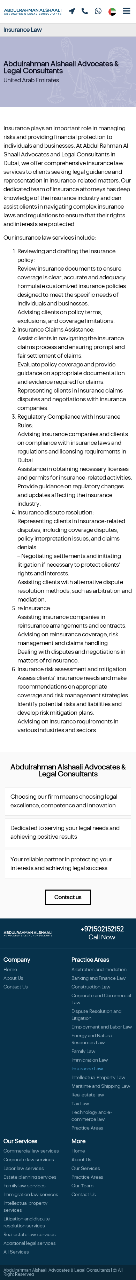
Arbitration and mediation (99, 969)
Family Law (83, 1051)
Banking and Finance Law (98, 978)
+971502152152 (102, 929)
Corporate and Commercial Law (101, 999)
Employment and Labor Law (101, 1027)
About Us (13, 978)
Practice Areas (87, 1128)
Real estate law (87, 1095)
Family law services (24, 1185)
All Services (16, 1252)
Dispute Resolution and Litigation (96, 1015)
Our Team (82, 1185)
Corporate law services (28, 1159)
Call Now (102, 937)
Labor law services (23, 1168)
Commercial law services (31, 1151)
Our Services (85, 1168)
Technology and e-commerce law (91, 1116)
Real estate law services (29, 1234)
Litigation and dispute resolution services (26, 1222)
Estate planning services (29, 1177)
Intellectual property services (25, 1207)
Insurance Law (87, 1068)
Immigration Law (89, 1060)
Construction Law (91, 987)
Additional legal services (29, 1243)
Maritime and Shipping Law (100, 1086)
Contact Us (15, 987)
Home (10, 969)
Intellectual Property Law (98, 1077)
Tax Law (80, 1103)
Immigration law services (30, 1194)
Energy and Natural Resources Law (92, 1039)
